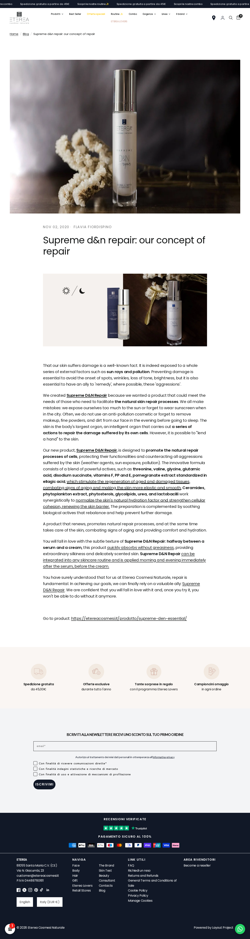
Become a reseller (197, 865)
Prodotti (55, 14)
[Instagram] (30, 891)
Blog (26, 34)
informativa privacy (164, 757)
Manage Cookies (140, 900)
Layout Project (222, 927)
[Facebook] (19, 891)
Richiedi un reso (139, 870)
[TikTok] (42, 891)
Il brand (180, 14)
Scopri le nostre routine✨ (67, 4)
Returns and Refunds (143, 875)
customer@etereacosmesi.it (38, 875)
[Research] (231, 18)
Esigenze (148, 14)
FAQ (131, 865)
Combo (133, 14)
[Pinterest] (36, 891)
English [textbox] (25, 902)
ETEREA (22, 859)
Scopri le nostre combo (162, 4)
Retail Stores (81, 890)
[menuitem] (57, 14)
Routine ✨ (117, 14)
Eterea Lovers (82, 885)
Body (76, 870)
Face (76, 865)
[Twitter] (24, 891)
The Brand (106, 865)
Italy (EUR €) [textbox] (50, 902)
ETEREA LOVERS (119, 21)
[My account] (222, 18)
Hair (75, 875)
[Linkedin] (48, 891)
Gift (75, 880)
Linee (165, 14)
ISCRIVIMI (44, 784)
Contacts (106, 885)
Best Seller (75, 14)
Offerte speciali (96, 14)
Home (14, 34)
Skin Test (105, 870)
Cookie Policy (137, 890)
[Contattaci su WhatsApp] (240, 929)
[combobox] (25, 902)
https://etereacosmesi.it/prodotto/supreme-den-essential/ (129, 618)
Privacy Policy (138, 895)
